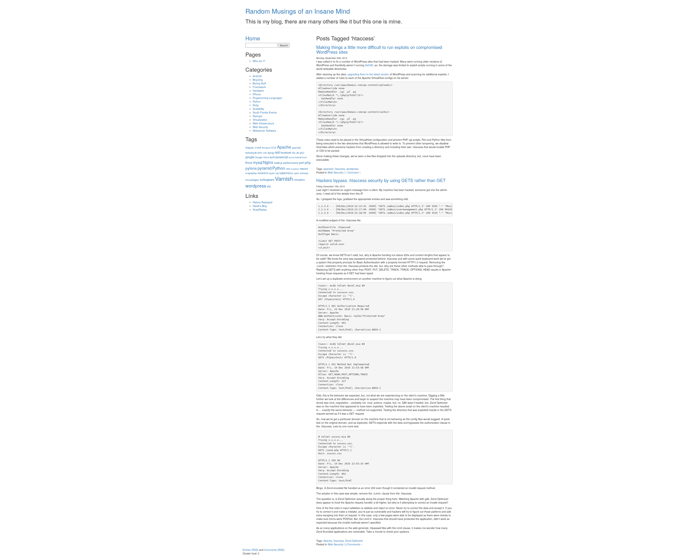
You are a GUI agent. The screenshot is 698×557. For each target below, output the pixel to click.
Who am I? (259, 61)
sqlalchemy (286, 173)
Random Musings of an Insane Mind (297, 10)
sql (277, 173)
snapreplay (251, 173)
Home (252, 38)
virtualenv (299, 179)
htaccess (340, 169)
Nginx (268, 162)
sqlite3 (296, 173)
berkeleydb (251, 152)
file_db (295, 152)
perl (301, 162)
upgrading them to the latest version (368, 74)
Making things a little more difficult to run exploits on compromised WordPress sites (379, 49)
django (271, 152)
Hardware (258, 90)
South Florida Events (265, 112)
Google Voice (262, 157)
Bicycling (258, 79)
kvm (304, 157)
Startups (257, 116)
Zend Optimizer (354, 540)
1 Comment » (353, 172)
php (308, 162)
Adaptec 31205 (253, 147)
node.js (278, 163)
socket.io (263, 173)
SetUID (369, 65)
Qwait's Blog (260, 206)
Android (257, 76)
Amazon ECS (269, 147)
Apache (327, 540)
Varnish (284, 178)
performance (290, 163)
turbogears (267, 179)
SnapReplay (260, 209)
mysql (257, 162)
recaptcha (294, 168)
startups (304, 173)
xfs (269, 186)
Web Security (335, 172)
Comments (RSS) (274, 550)
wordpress (352, 169)
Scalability (258, 109)
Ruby (256, 105)
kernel (298, 157)
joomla (291, 157)
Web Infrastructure (263, 123)
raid (288, 168)
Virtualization (260, 119)
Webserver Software (264, 130)
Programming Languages (267, 98)
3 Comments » (353, 544)
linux (248, 162)
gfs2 (302, 152)
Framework (259, 87)
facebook (285, 152)
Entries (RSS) (250, 550)
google (249, 157)
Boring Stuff (259, 83)
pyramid (265, 168)
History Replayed (262, 202)
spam (272, 173)
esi (277, 152)
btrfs (260, 152)
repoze (304, 168)
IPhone (257, 94)
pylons (251, 168)
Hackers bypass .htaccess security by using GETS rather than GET (381, 180)
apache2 (328, 169)
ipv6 (272, 157)
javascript (281, 157)
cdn (265, 152)
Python (257, 101)
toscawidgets (252, 179)
